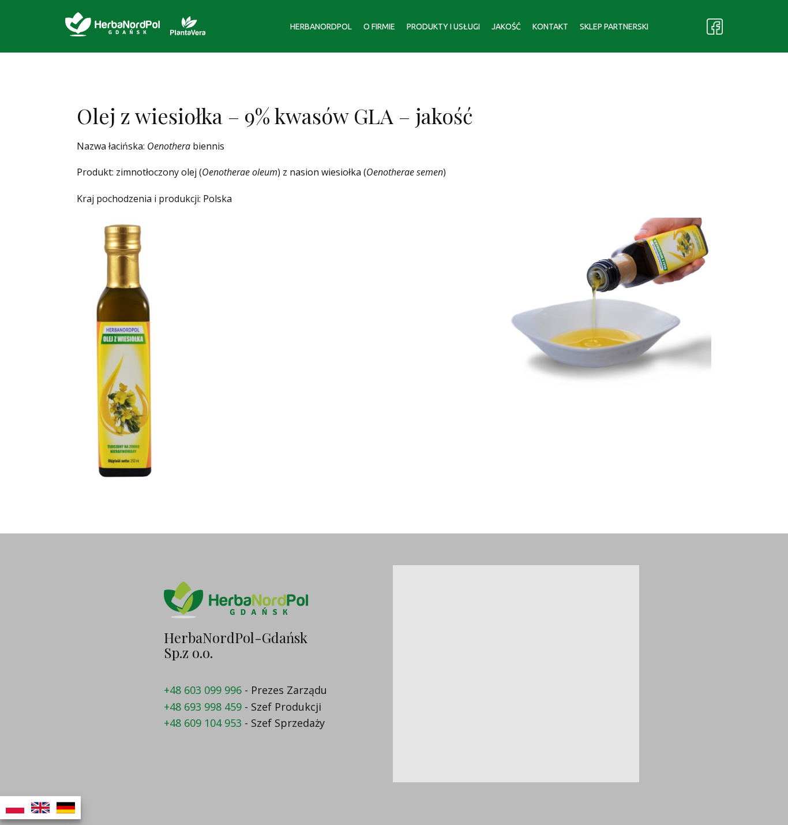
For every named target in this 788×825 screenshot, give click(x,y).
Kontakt (550, 26)
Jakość (506, 26)
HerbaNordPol (321, 26)
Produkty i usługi (443, 26)
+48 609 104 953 (203, 723)
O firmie (379, 26)
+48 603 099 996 (203, 690)
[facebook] (715, 26)
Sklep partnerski (614, 26)
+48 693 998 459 (203, 707)
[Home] (112, 24)
